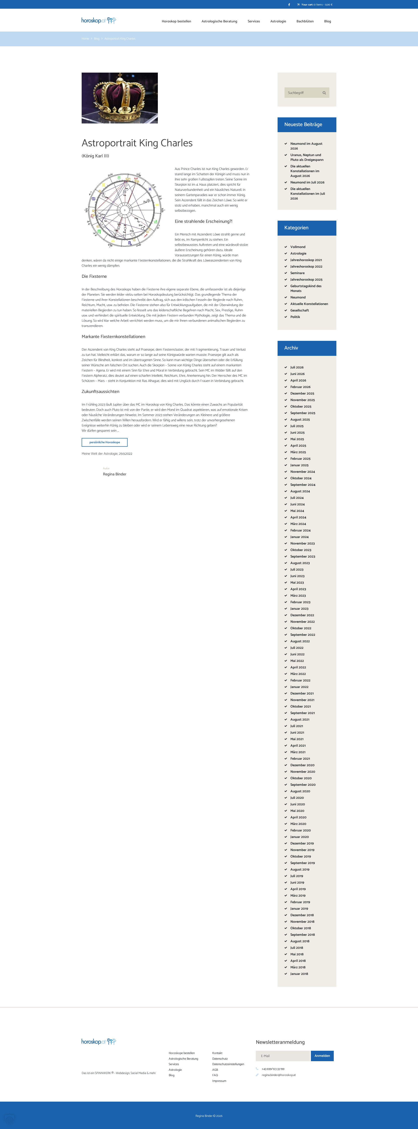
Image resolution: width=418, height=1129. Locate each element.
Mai (297, 439)
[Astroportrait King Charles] (120, 98)
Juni (297, 374)
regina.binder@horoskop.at (279, 1075)
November (302, 400)
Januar (299, 465)
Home (85, 39)
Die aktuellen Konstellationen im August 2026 (304, 171)
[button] (9, 1119)
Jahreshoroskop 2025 (306, 280)
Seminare (297, 273)
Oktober (300, 407)
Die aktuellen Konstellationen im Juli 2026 (307, 193)
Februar (300, 387)
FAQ (215, 1075)
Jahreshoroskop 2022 (306, 267)
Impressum (219, 1081)
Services (174, 1064)
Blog (96, 39)
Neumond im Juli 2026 (307, 182)
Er (246, 169)
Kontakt (217, 1053)
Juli (296, 367)
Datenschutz (220, 1058)
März (298, 452)
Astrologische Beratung (183, 1058)
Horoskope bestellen (182, 1053)
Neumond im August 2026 (306, 146)
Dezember (302, 393)
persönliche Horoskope (104, 442)
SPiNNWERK (103, 1073)
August (300, 420)
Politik (295, 317)
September (302, 413)
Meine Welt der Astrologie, (100, 454)
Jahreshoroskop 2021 (306, 260)
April (298, 380)
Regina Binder (114, 474)
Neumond (298, 297)
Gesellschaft (299, 310)
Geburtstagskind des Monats (306, 288)
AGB (215, 1069)
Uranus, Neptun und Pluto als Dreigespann (307, 157)
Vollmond (297, 247)
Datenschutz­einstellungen (228, 1064)
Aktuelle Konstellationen (309, 304)
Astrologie (298, 253)
